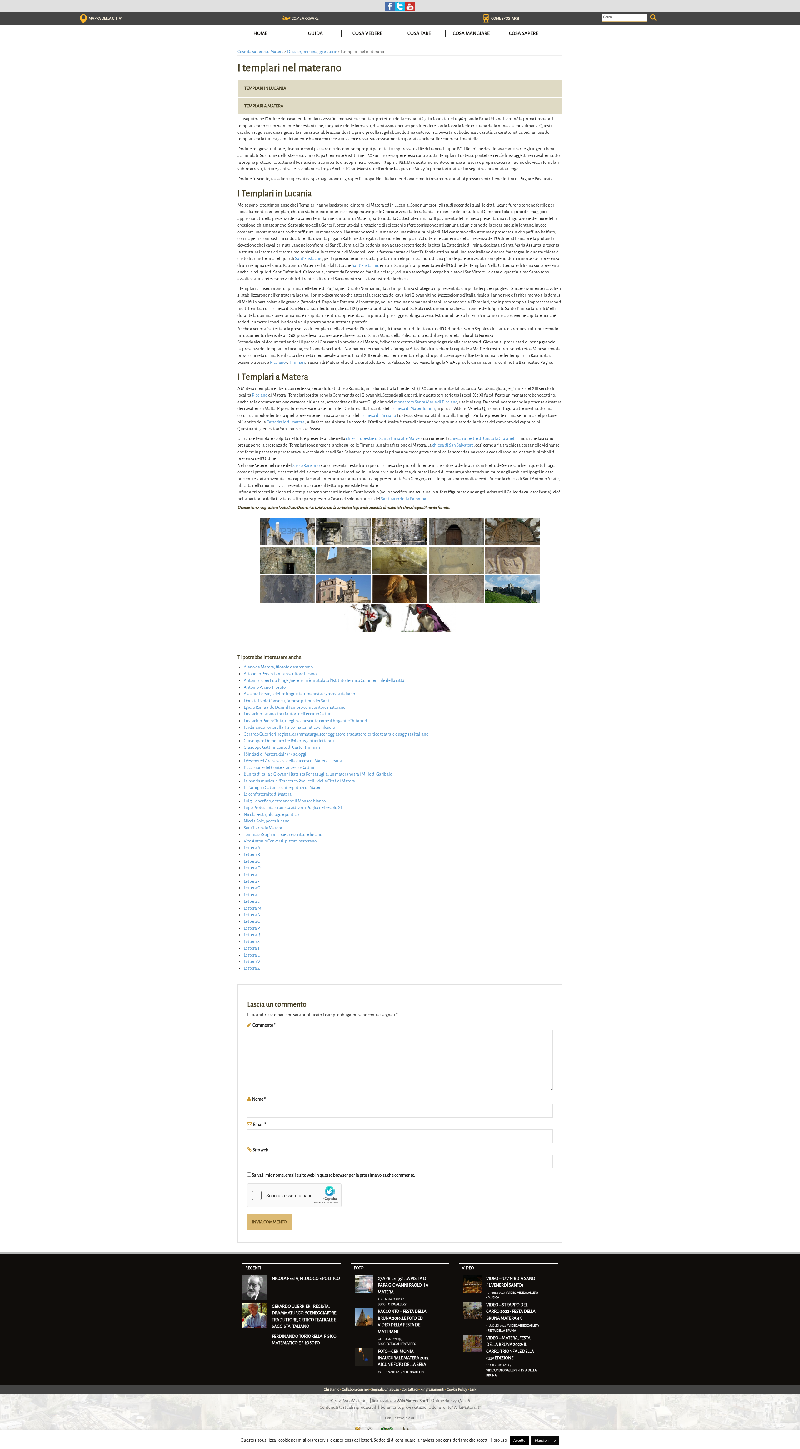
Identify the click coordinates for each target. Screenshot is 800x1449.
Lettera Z (252, 968)
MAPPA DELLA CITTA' (105, 19)
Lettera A (252, 848)
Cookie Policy (457, 1389)
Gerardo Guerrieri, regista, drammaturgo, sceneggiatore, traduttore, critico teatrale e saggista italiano (336, 734)
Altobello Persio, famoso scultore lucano (280, 674)
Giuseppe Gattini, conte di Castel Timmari (282, 747)
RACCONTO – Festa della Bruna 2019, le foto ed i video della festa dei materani (402, 1321)
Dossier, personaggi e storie (312, 51)
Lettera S (252, 941)
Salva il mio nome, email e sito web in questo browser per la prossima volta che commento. (333, 1175)
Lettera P (252, 928)
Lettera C (252, 861)
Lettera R (252, 934)
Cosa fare (419, 33)
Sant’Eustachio (308, 258)
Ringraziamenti (432, 1389)
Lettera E (252, 874)
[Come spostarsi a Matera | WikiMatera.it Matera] (486, 19)
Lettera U (252, 955)
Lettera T (252, 948)
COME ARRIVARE (305, 19)
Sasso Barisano (305, 465)
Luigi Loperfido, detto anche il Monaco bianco (285, 801)
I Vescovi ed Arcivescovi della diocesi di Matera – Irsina (293, 760)
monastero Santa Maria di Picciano (425, 402)
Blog (382, 1304)
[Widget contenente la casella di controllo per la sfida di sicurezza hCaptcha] (294, 1195)
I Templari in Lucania (264, 88)
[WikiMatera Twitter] (400, 5)
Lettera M (252, 908)
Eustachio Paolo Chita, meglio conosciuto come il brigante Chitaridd (305, 720)
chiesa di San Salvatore (453, 445)
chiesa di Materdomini (414, 408)
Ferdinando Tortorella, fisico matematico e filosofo (289, 727)
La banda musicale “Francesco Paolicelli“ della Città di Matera (299, 781)
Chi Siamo (331, 1389)
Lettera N (252, 914)
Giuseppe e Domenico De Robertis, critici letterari (289, 740)
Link (473, 1389)
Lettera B (252, 854)
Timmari (297, 362)
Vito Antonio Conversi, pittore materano (280, 841)
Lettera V (252, 961)
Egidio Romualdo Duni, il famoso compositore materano (294, 707)
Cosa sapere (523, 33)
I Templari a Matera (262, 106)
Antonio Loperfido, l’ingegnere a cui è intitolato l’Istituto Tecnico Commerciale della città (324, 680)
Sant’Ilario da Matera (263, 828)
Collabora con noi (355, 1389)
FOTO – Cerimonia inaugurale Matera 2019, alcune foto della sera (403, 1358)
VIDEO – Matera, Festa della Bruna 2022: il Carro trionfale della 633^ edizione (510, 1348)
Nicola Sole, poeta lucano (266, 821)
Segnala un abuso (385, 1389)
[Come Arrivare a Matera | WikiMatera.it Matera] (286, 19)
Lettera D (252, 868)
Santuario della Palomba (403, 499)
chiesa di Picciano (379, 415)
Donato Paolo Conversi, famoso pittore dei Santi (287, 700)
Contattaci (410, 1389)
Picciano (278, 362)
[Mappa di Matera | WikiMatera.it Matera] (83, 19)
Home (260, 33)
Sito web (260, 1149)
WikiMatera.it (356, 1400)
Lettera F (252, 881)
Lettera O (252, 921)
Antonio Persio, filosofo (265, 687)
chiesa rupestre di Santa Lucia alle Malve (383, 438)
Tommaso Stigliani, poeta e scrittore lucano (283, 834)
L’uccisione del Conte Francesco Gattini (279, 767)
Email (259, 1124)
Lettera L (251, 901)
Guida (315, 33)
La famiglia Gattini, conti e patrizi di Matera (283, 787)
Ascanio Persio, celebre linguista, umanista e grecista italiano (299, 694)
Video (412, 1344)
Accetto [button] (519, 1440)
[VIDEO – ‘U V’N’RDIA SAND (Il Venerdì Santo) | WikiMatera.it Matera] (472, 1284)
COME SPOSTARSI (505, 19)
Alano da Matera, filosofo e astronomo (278, 667)
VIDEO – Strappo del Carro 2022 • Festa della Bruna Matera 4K (511, 1311)
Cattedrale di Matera (286, 422)
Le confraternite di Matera (268, 794)
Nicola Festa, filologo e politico (271, 814)
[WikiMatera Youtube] (410, 5)
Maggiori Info (545, 1440)
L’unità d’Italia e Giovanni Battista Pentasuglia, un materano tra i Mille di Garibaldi (319, 774)
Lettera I (251, 894)
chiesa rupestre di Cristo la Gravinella (484, 438)
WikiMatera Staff (412, 1400)
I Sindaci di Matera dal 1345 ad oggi (275, 754)
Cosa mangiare (471, 33)
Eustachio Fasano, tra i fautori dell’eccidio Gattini (288, 714)
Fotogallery (397, 1304)
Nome (259, 1099)
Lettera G (252, 888)
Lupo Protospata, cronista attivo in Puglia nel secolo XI (293, 807)
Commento (264, 1025)
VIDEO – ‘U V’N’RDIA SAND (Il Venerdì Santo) (510, 1281)
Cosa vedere (367, 33)
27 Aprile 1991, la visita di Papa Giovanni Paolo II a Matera (403, 1285)
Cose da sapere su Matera (261, 51)
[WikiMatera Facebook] (390, 5)
